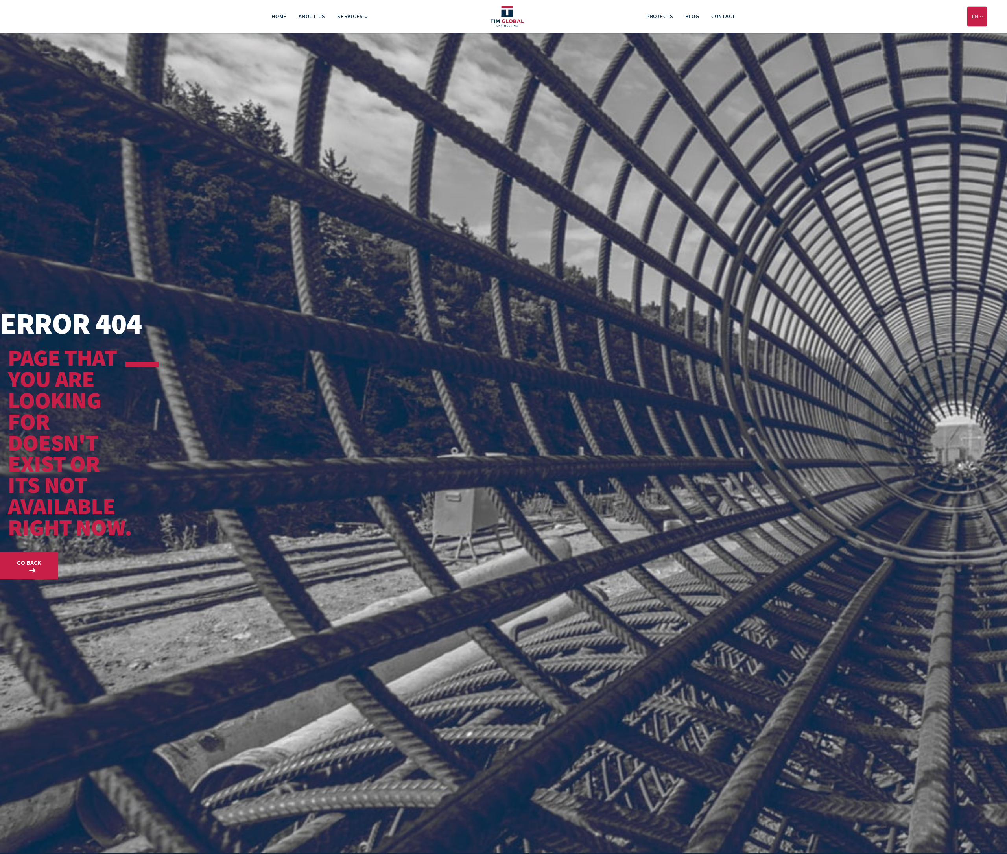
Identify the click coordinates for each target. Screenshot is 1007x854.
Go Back (29, 562)
